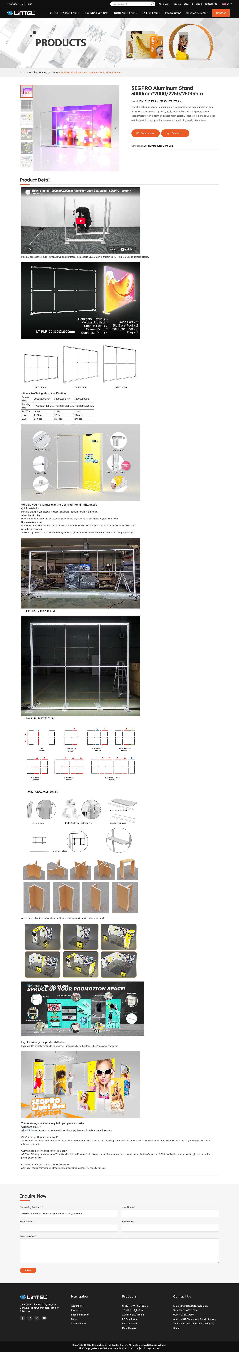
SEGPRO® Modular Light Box (157, 145)
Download (197, 4)
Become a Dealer (80, 1314)
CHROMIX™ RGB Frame (135, 1305)
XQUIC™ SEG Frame (133, 1314)
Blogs (186, 4)
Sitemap (152, 1345)
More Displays (129, 1328)
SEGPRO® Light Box (132, 1310)
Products (177, 4)
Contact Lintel (210, 4)
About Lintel (164, 4)
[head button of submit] (152, 4)
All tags (162, 1345)
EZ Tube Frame (130, 1319)
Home (42, 72)
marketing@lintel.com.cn (20, 4)
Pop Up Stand (129, 1323)
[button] (115, 128)
